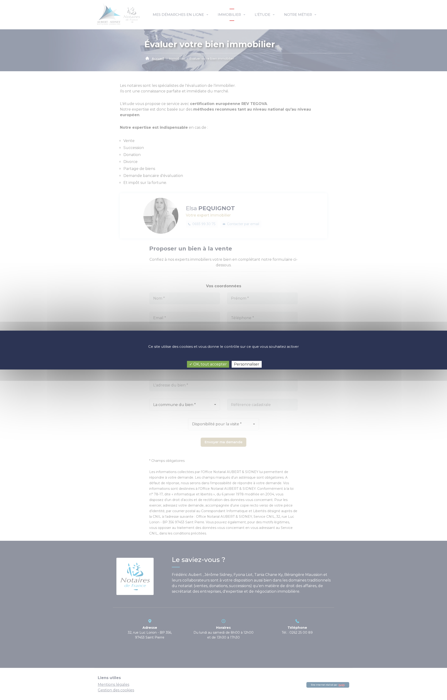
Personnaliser (246, 364)
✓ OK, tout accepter (208, 364)
